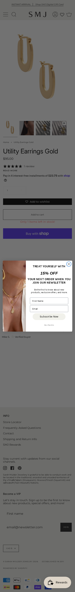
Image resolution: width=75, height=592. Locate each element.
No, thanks (49, 325)
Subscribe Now (49, 316)
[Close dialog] (69, 264)
